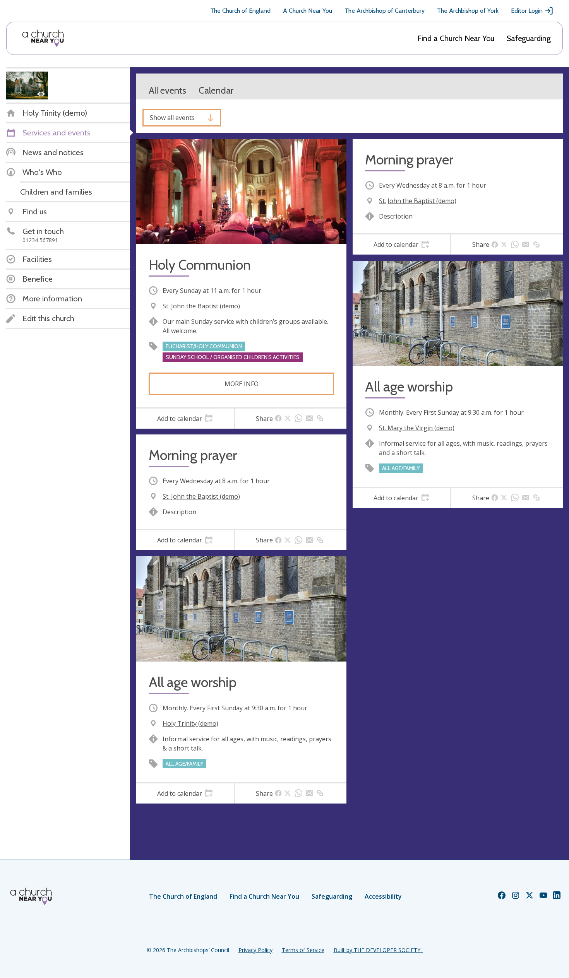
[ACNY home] (43, 38)
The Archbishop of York (468, 10)
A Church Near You (307, 10)
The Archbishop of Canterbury (384, 10)
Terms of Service (303, 950)
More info (242, 384)
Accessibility (383, 896)
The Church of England (240, 10)
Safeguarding (529, 38)
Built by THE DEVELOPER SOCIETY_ (378, 950)
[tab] (185, 419)
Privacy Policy (255, 950)
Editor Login (527, 10)
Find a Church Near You (455, 38)
